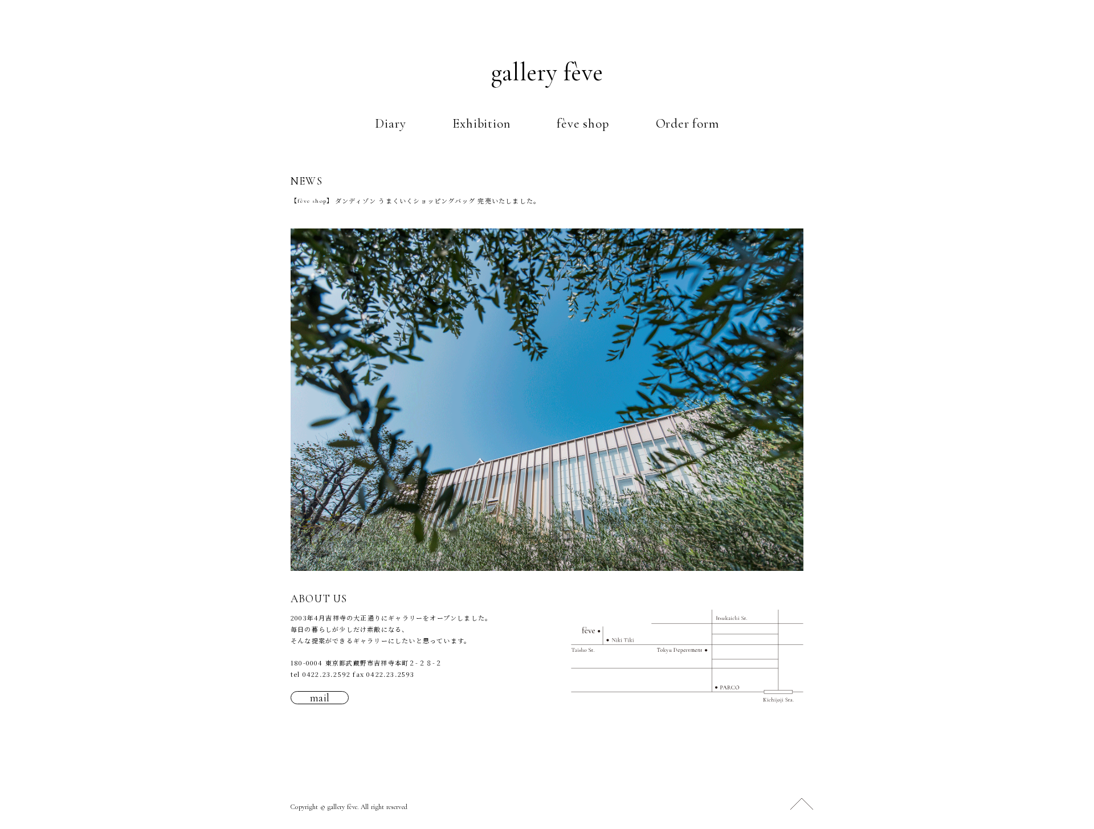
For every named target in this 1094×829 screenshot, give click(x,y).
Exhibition (481, 124)
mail (320, 697)
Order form (687, 124)
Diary (390, 124)
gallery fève (547, 72)
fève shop (583, 124)
